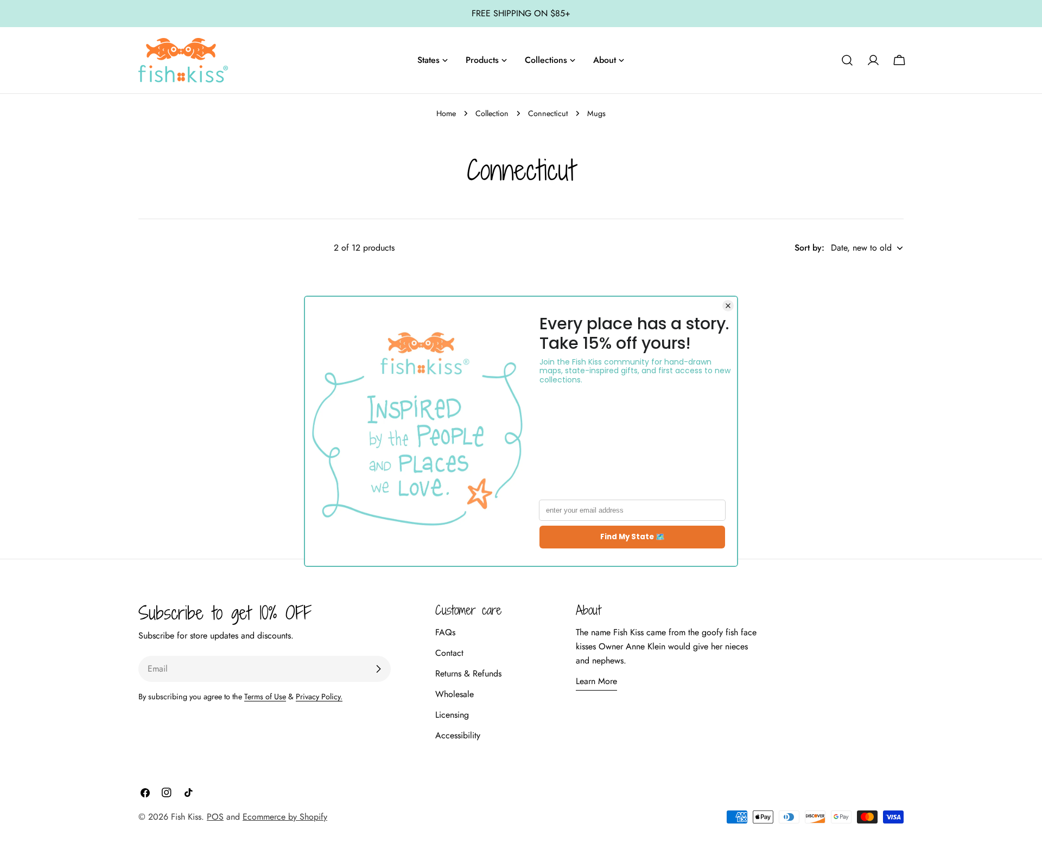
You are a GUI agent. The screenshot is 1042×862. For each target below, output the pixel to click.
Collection (492, 113)
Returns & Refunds (468, 673)
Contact (449, 653)
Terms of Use (265, 696)
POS (215, 816)
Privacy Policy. (319, 696)
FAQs (445, 632)
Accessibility (457, 735)
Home (446, 113)
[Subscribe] (378, 668)
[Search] (847, 60)
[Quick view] (497, 292)
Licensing (452, 714)
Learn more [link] (596, 681)
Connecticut (548, 113)
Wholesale (454, 694)
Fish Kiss (186, 816)
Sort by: (809, 247)
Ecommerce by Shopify (285, 816)
